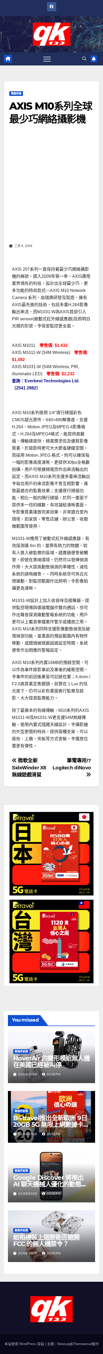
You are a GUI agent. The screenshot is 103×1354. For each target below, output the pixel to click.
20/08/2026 (28, 1253)
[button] (84, 58)
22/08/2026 (28, 1074)
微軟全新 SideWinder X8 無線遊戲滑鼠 (29, 768)
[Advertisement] (51, 188)
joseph (53, 1074)
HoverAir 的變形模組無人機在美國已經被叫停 (51, 1061)
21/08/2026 (28, 1194)
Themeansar (82, 1344)
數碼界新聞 (21, 1051)
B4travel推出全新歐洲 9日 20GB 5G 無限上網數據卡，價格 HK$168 (51, 1124)
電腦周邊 (16, 93)
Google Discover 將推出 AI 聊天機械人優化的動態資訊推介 (50, 1184)
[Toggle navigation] (47, 58)
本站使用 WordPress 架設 (24, 1344)
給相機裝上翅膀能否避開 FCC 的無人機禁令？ (46, 1240)
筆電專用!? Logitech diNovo (72, 764)
